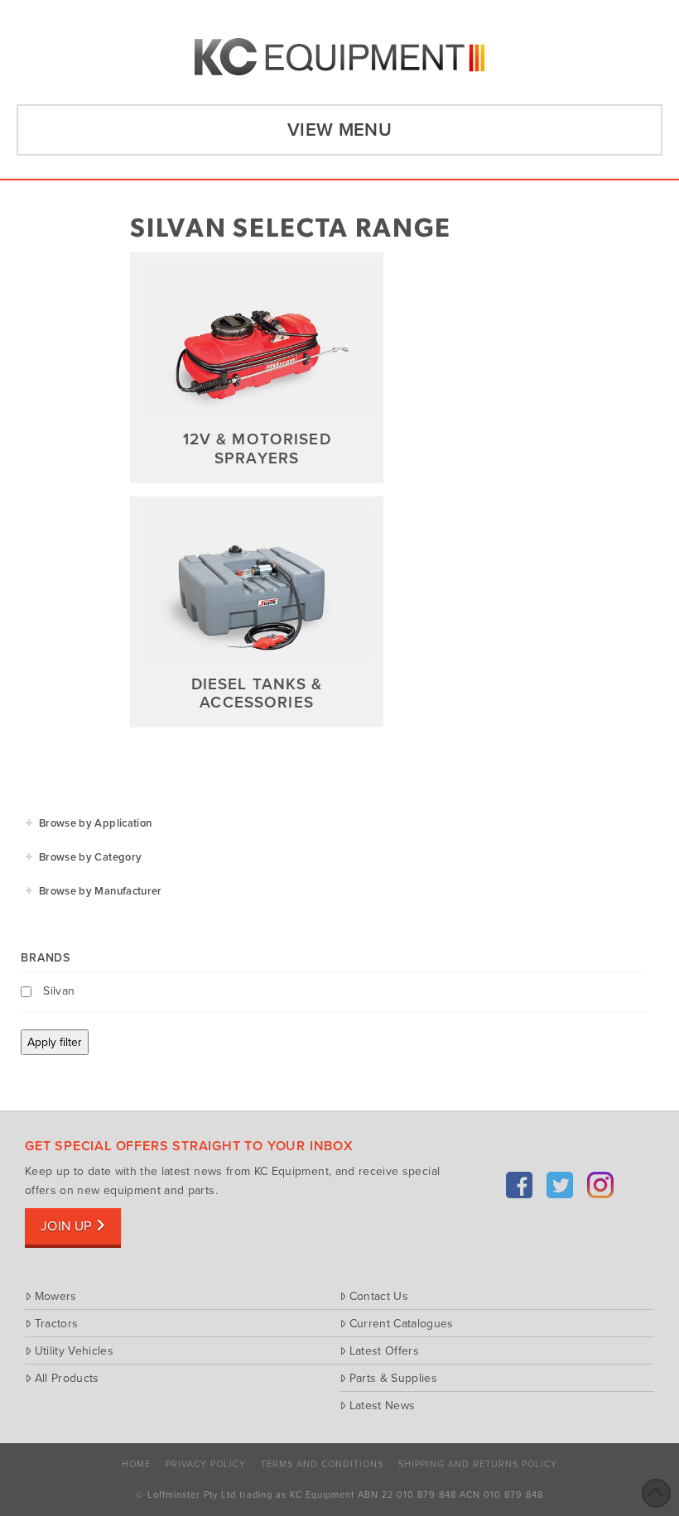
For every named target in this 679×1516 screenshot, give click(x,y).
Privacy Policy (206, 1464)
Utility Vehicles (74, 1350)
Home (136, 1464)
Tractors (56, 1323)
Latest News (382, 1405)
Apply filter (54, 1042)
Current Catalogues (401, 1323)
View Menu (339, 130)
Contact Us (378, 1296)
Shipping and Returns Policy (477, 1464)
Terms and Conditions (322, 1464)
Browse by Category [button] (90, 857)
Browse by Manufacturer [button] (100, 891)
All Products (67, 1378)
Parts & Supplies (393, 1378)
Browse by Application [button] (95, 823)
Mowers (56, 1296)
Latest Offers (384, 1350)
